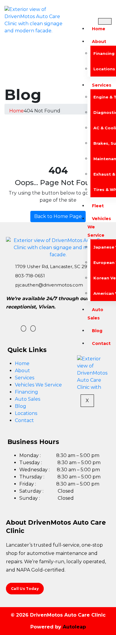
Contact (101, 343)
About (99, 41)
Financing (26, 392)
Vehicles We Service (38, 385)
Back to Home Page (58, 216)
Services (24, 378)
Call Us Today (25, 588)
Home (98, 28)
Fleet (98, 206)
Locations (26, 413)
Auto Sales (95, 314)
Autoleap (74, 627)
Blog (97, 330)
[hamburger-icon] (105, 21)
